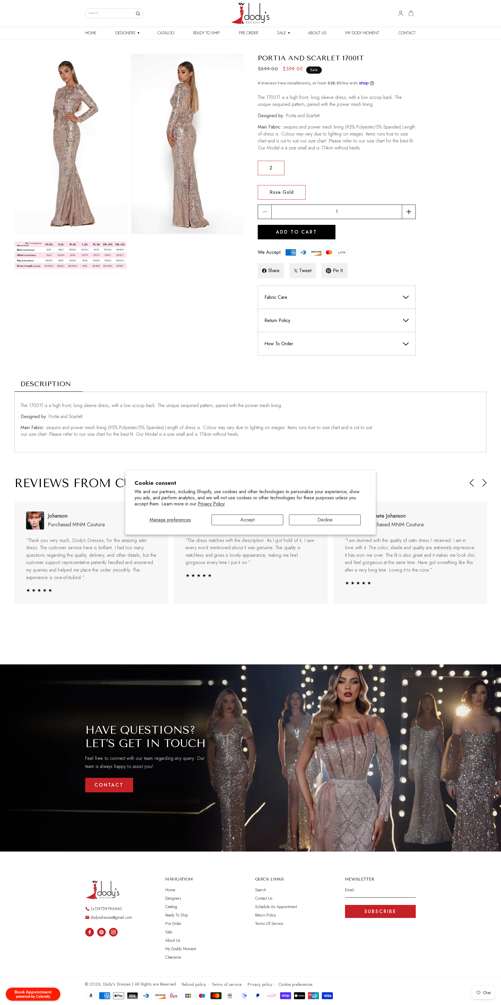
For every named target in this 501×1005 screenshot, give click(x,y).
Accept (247, 519)
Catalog (171, 907)
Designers (173, 898)
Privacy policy (260, 984)
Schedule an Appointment (276, 907)
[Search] (138, 13)
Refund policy (194, 984)
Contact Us (264, 898)
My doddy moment (180, 949)
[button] (127, 33)
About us (172, 940)
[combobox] (114, 13)
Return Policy (265, 915)
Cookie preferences (296, 984)
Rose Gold (282, 192)
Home (170, 890)
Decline (325, 519)
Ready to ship (176, 915)
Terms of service (227, 984)
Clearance (173, 957)
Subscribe (380, 911)
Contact (109, 785)
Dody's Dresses (117, 984)
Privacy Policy (211, 504)
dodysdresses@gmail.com (111, 917)
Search (260, 890)
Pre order (173, 923)
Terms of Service (269, 923)
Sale (168, 932)
